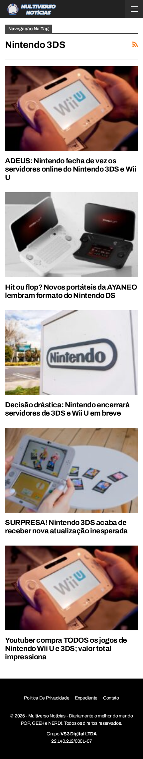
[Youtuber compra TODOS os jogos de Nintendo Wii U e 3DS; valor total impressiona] (71, 588)
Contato (111, 698)
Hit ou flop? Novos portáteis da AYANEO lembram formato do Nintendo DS (71, 291)
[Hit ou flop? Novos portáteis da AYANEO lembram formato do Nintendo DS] (71, 234)
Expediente (86, 698)
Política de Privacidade (46, 698)
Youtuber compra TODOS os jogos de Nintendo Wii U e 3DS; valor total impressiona (66, 648)
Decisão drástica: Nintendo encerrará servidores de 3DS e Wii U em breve (67, 409)
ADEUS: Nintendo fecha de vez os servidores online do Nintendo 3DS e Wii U (70, 169)
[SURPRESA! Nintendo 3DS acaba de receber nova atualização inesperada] (71, 470)
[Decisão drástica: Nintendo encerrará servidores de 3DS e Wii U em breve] (71, 352)
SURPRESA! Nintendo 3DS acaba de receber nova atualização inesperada (66, 527)
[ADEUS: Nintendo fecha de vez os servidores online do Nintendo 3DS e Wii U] (71, 108)
